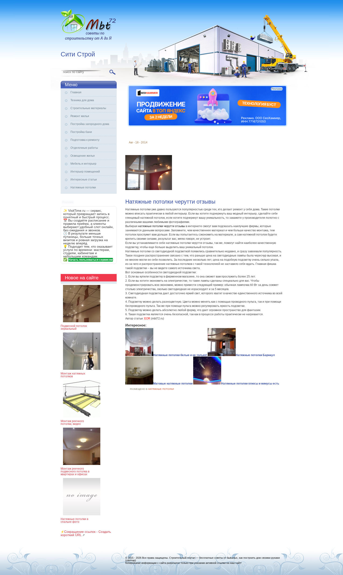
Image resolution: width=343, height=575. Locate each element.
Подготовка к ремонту (84, 140)
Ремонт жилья (79, 116)
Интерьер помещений (85, 171)
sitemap (130, 560)
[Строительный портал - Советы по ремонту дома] (89, 25)
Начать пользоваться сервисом (90, 259)
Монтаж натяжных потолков (73, 375)
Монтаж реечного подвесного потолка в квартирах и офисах (75, 471)
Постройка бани (81, 132)
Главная (75, 92)
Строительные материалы (88, 108)
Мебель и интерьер (83, 163)
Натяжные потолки (83, 187)
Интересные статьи (83, 179)
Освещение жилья (82, 155)
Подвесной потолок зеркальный (74, 327)
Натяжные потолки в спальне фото (74, 520)
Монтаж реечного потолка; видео (72, 422)
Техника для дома (82, 100)
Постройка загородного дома (89, 124)
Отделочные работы (84, 147)
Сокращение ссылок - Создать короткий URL (86, 533)
